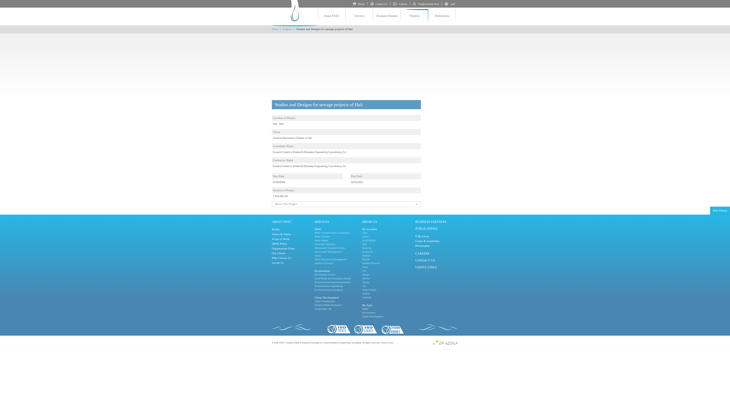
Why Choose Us (281, 258)
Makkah (366, 255)
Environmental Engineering (329, 286)
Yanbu (365, 282)
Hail (364, 244)
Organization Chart (283, 248)
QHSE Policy (279, 243)
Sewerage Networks (325, 244)
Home (275, 29)
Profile (276, 229)
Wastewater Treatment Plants (330, 248)
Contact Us (425, 260)
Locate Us (278, 262)
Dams (318, 255)
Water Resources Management (331, 259)
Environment (368, 312)
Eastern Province (371, 263)
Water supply (321, 240)
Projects (414, 16)
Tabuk (365, 236)
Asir (364, 271)
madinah (366, 297)
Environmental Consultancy (329, 290)
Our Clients (278, 253)
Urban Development (372, 316)
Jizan (365, 267)
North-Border (369, 240)
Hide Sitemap (720, 210)
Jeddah (366, 293)
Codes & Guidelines (427, 241)
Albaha (366, 278)
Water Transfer (322, 236)
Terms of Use (387, 343)
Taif (364, 286)
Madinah (366, 248)
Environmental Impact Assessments (333, 282)
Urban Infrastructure (325, 301)
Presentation (422, 245)
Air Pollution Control (325, 274)
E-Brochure (422, 236)
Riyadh (366, 259)
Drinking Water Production (328, 305)
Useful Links (426, 267)
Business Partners (387, 16)
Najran (365, 274)
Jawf (364, 233)
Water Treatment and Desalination (332, 233)
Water (365, 309)
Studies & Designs (324, 263)
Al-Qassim (367, 252)
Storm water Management (328, 252)
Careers (422, 253)
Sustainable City (323, 309)
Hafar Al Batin (369, 290)
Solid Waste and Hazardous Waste (333, 278)
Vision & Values (281, 234)
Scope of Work (281, 239)
